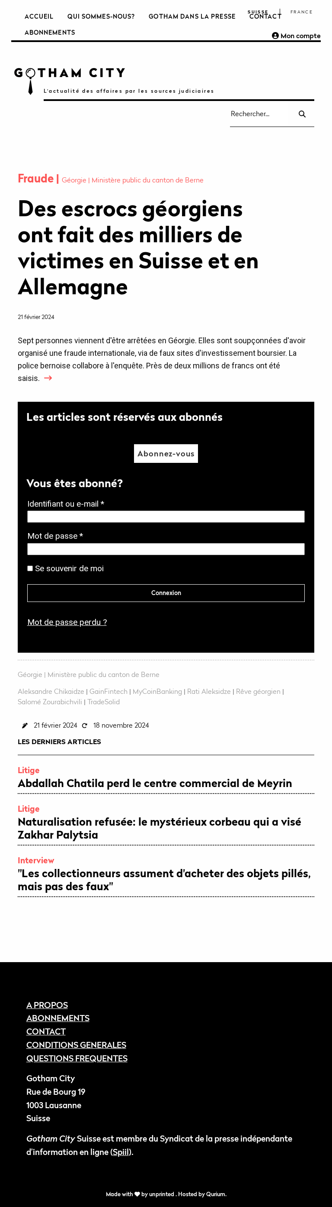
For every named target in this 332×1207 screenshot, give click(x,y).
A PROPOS (47, 1005)
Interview (36, 860)
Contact (265, 16)
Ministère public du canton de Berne (148, 180)
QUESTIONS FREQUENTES (77, 1058)
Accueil (39, 16)
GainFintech (108, 691)
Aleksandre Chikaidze (51, 691)
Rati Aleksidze (209, 691)
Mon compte (300, 35)
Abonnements (50, 32)
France (301, 12)
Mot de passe (57, 536)
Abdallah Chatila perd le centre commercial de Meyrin (155, 783)
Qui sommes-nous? (101, 16)
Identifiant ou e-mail (68, 504)
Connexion (166, 592)
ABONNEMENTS (57, 1018)
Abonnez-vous (166, 453)
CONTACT (46, 1031)
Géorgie (75, 180)
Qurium (215, 1194)
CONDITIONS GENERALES (76, 1045)
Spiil (121, 1152)
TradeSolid (103, 701)
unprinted (162, 1194)
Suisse (258, 12)
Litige (29, 770)
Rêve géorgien (258, 691)
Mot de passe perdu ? (67, 622)
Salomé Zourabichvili (50, 701)
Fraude (37, 178)
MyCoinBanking (157, 691)
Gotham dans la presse (192, 16)
